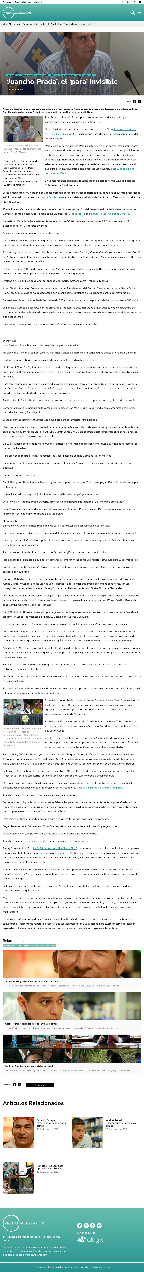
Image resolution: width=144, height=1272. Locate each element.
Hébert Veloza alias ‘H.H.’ (63, 134)
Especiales (7, 2)
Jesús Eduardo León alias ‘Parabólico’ (55, 848)
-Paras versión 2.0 (12, 178)
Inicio (5, 24)
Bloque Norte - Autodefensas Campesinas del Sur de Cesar (36, 24)
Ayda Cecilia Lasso (53, 197)
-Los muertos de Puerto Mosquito (20, 181)
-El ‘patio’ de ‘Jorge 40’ (14, 184)
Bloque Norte (76, 213)
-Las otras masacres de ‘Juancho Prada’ (22, 174)
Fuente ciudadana (23, 2)
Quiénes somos (101, 1267)
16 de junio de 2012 (15, 89)
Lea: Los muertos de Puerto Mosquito (99, 787)
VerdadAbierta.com (36, 1254)
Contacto (38, 2)
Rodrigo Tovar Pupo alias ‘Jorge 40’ (110, 213)
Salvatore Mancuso (124, 129)
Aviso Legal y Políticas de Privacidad (69, 1267)
